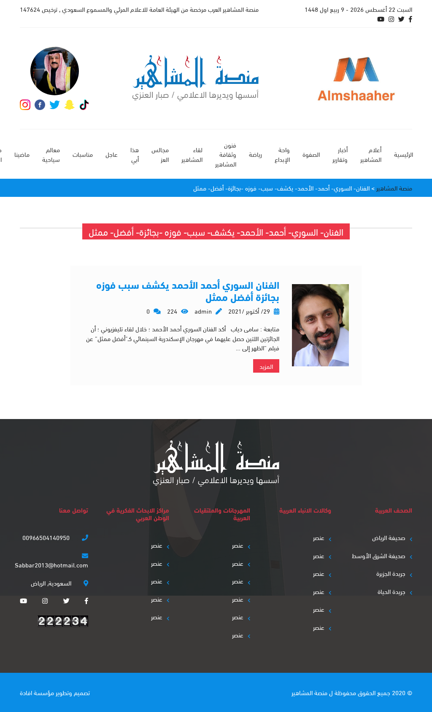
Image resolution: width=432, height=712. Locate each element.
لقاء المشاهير (191, 154)
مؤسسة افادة (37, 692)
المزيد (266, 366)
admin (203, 310)
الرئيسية (403, 154)
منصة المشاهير (309, 692)
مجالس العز (160, 154)
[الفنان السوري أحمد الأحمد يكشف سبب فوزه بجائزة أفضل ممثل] (320, 325)
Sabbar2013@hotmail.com (51, 564)
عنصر (318, 537)
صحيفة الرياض (388, 537)
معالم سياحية (51, 154)
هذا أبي (134, 154)
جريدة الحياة (391, 591)
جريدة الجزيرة (390, 573)
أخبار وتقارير (340, 154)
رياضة (255, 154)
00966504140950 (46, 537)
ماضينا (22, 154)
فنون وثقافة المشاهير (225, 154)
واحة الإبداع (282, 154)
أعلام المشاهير (370, 154)
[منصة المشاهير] (195, 78)
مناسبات (83, 154)
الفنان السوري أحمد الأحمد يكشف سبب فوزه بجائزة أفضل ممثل (187, 290)
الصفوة (311, 154)
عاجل (111, 154)
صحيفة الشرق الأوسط (378, 555)
